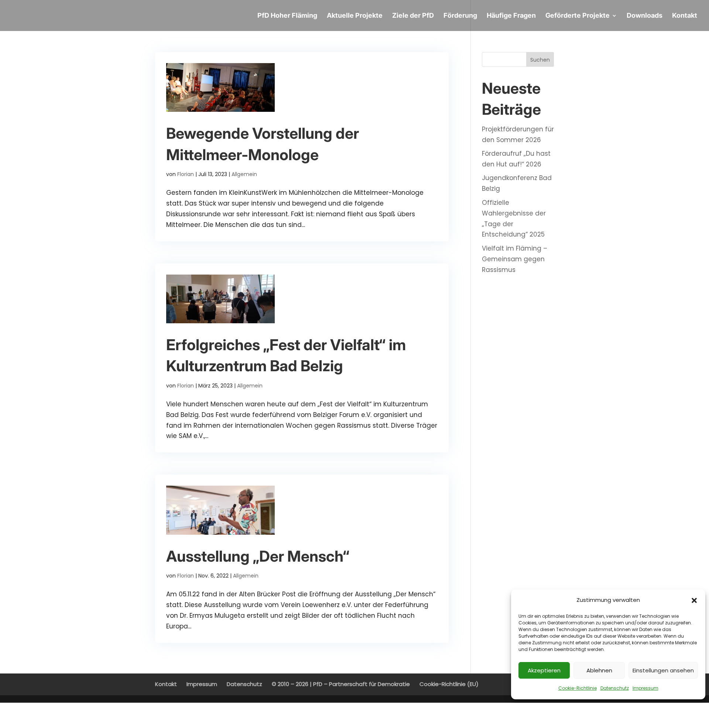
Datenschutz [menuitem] (244, 684)
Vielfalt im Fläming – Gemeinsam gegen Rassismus (514, 259)
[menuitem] (287, 22)
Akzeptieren (544, 670)
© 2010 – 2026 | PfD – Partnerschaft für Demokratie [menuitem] (341, 684)
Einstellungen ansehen (663, 670)
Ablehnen (599, 670)
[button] (694, 600)
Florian (185, 174)
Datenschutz (614, 688)
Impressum (645, 688)
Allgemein (244, 174)
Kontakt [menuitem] (166, 684)
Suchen (540, 59)
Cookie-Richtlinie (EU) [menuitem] (449, 684)
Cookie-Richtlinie (577, 688)
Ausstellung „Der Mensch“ (257, 556)
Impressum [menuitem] (201, 684)
